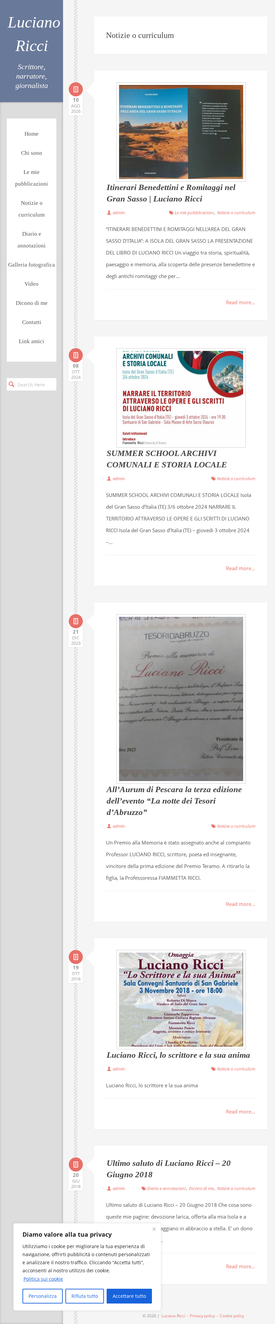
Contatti (31, 322)
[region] (87, 1267)
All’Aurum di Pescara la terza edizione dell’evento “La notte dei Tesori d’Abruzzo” (174, 801)
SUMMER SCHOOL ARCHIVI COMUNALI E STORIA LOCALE (167, 459)
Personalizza (43, 1296)
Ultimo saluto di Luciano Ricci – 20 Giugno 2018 (169, 1168)
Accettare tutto (129, 1296)
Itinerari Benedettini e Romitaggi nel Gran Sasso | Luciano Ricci (171, 193)
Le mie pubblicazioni (31, 178)
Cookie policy (232, 1316)
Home (31, 134)
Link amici (31, 341)
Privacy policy (202, 1316)
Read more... (240, 302)
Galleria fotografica (31, 265)
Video (31, 284)
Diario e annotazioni (31, 240)
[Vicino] (154, 1229)
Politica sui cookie (43, 1279)
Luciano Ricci (32, 33)
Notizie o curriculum (31, 209)
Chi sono (31, 153)
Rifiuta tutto (84, 1296)
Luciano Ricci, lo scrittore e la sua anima (178, 1054)
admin (119, 213)
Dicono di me (32, 303)
